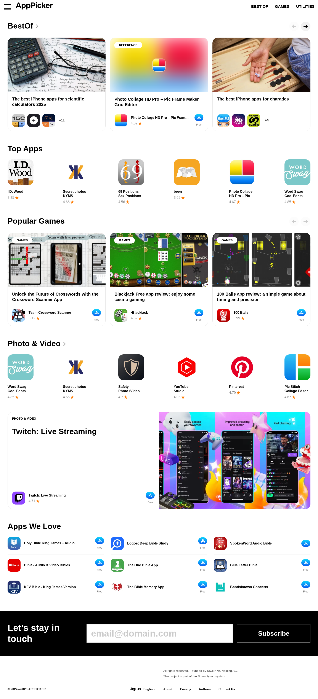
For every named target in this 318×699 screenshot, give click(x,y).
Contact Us (226, 689)
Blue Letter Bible (243, 565)
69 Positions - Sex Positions (129, 194)
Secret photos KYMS (74, 194)
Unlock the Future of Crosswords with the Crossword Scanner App (55, 297)
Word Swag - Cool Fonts (294, 194)
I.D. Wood (15, 191)
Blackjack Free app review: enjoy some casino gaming (154, 297)
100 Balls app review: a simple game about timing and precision (261, 297)
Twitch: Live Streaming (54, 431)
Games (282, 6)
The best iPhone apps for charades (253, 99)
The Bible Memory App (145, 587)
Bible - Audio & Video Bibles (47, 565)
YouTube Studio (181, 389)
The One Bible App (142, 565)
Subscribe (273, 633)
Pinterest (236, 387)
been (178, 191)
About (167, 689)
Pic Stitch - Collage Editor (296, 389)
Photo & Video (34, 343)
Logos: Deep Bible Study (147, 543)
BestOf (20, 25)
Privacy (185, 689)
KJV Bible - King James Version (50, 587)
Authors (205, 689)
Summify (204, 676)
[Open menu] (7, 6)
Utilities (305, 6)
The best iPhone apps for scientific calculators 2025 (48, 102)
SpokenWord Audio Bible (251, 543)
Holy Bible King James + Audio (49, 543)
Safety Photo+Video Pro (129, 391)
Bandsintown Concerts (249, 587)
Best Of (259, 6)
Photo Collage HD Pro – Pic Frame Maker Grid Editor (156, 102)
